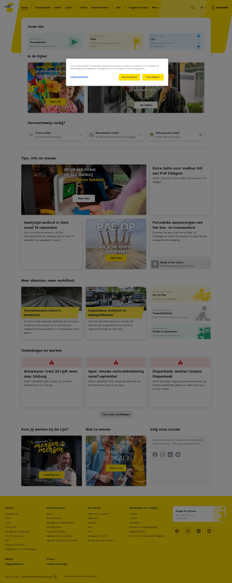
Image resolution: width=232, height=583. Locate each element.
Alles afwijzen (153, 77)
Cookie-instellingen (79, 77)
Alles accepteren (129, 77)
